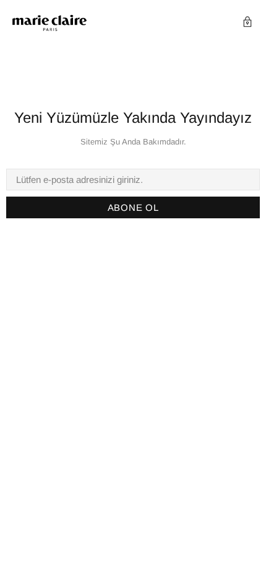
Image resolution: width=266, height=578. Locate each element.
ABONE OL (133, 207)
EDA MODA (49, 23)
